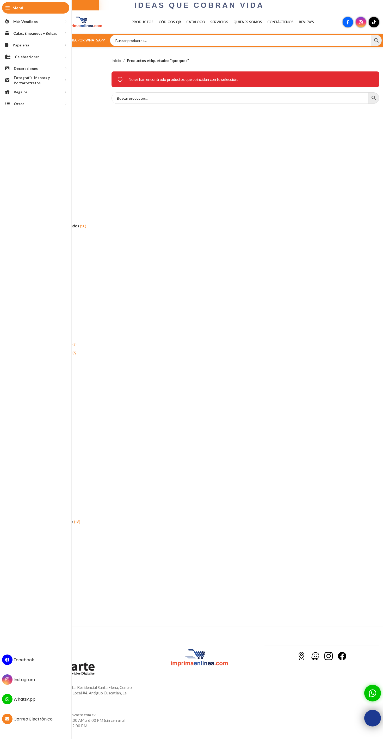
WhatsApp (24, 699)
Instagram (24, 679)
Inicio (116, 60)
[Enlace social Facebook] (348, 22)
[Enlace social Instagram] (361, 22)
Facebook (23, 660)
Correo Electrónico (33, 719)
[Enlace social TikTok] (374, 22)
